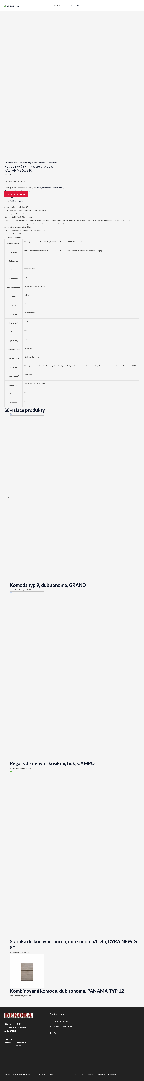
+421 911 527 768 (59, 1021)
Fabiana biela (52, 162)
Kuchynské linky (25, 162)
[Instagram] (55, 1033)
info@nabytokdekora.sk (62, 1025)
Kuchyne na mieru (11, 162)
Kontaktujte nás (16, 194)
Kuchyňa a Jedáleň (39, 162)
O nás (69, 6)
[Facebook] (51, 1033)
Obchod (57, 6)
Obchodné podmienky (84, 1074)
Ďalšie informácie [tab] (16, 201)
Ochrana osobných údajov (106, 1074)
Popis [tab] (12, 198)
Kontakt (80, 6)
